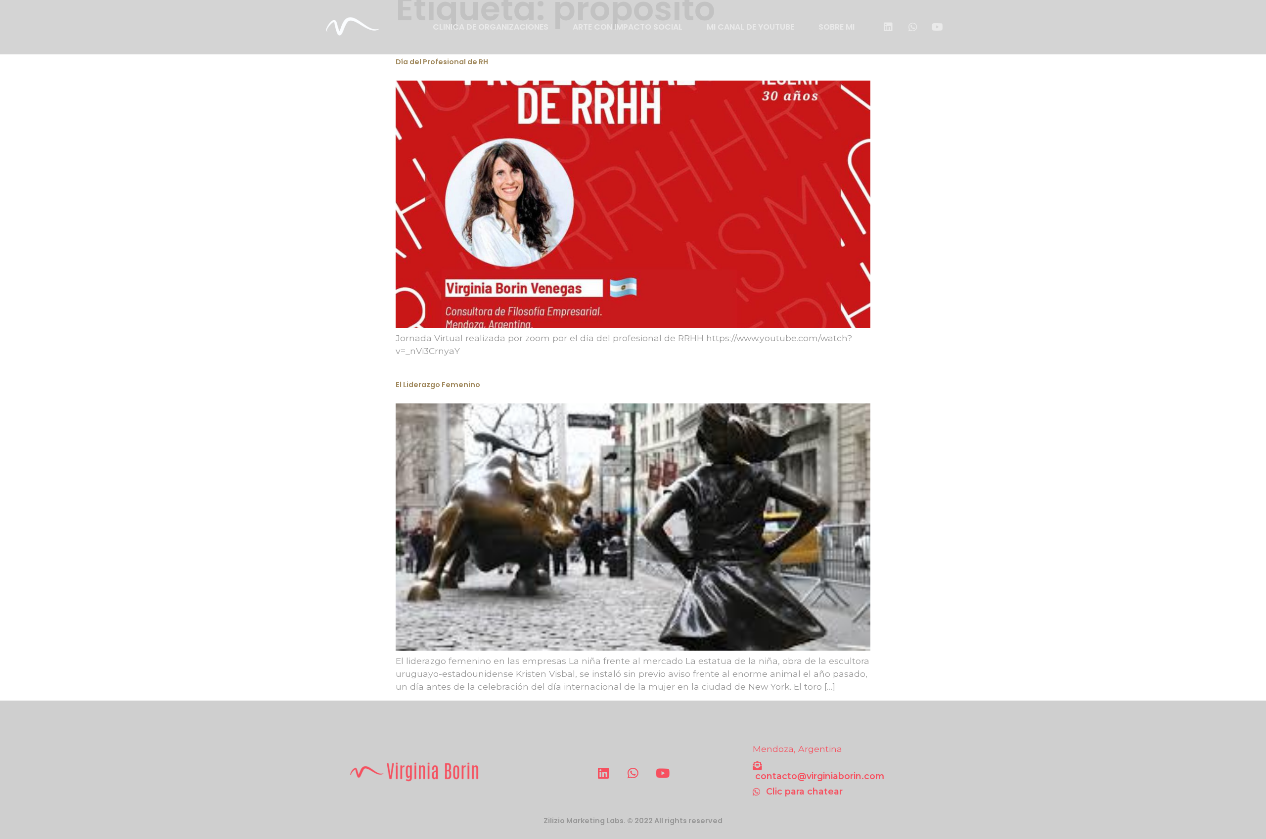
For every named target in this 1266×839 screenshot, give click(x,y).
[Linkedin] (888, 27)
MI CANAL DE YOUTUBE (750, 27)
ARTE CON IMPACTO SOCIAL (627, 27)
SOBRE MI (836, 27)
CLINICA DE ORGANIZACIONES (490, 27)
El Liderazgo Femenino (438, 385)
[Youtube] (938, 27)
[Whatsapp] (913, 27)
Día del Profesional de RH (442, 62)
